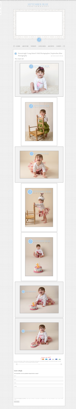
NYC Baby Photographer (28, 362)
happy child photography (36, 361)
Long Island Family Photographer (53, 361)
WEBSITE (33, 46)
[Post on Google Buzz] (56, 359)
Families (27, 361)
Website (15, 382)
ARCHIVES (51, 46)
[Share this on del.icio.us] (49, 359)
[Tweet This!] (46, 359)
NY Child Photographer (21, 362)
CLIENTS (58, 46)
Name (15, 375)
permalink (36, 362)
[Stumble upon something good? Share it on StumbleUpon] (59, 359)
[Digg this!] (53, 359)
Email (15, 379)
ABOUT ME (25, 46)
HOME (18, 46)
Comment (15, 386)
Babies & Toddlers (23, 361)
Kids (29, 361)
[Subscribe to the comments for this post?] (43, 359)
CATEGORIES (42, 46)
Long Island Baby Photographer (44, 361)
